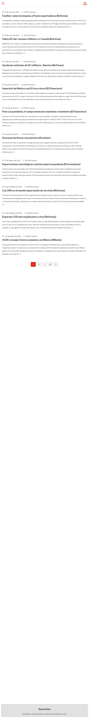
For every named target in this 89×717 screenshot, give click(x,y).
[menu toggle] (3, 3)
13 (50, 264)
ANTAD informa (30, 12)
